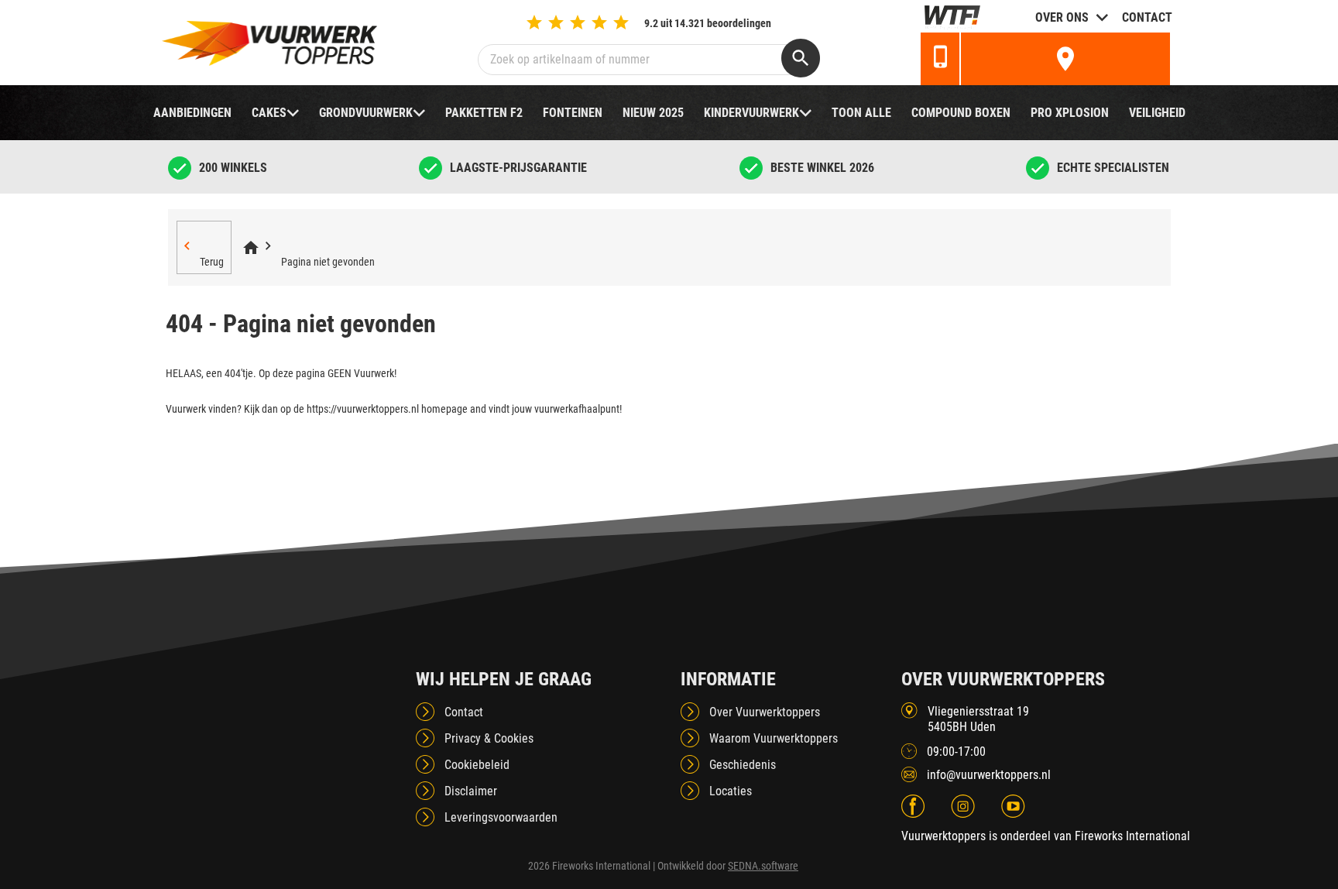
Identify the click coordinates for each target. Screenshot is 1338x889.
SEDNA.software (763, 866)
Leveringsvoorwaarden (501, 817)
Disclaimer (470, 791)
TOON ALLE (861, 112)
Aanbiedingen (192, 112)
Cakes (269, 112)
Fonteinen (572, 112)
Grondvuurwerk (366, 112)
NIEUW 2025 (653, 112)
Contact (1147, 17)
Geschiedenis (742, 764)
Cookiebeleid (476, 764)
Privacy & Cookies (488, 738)
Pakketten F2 (484, 112)
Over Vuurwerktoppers (764, 712)
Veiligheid (1157, 112)
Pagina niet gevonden (328, 262)
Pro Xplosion (1070, 112)
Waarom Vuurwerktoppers (773, 738)
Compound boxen (960, 112)
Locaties (730, 791)
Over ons (1062, 17)
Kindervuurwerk (751, 112)
